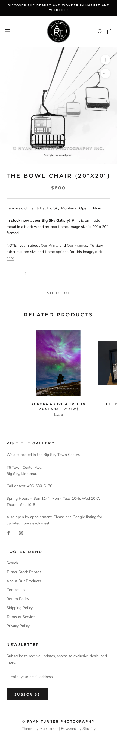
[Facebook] (8, 532)
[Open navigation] (7, 31)
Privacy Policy (18, 625)
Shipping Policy (20, 607)
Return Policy (18, 598)
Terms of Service (21, 616)
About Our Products (24, 580)
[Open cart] (109, 31)
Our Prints (50, 245)
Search (12, 563)
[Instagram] (21, 532)
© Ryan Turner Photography (58, 721)
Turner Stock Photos (24, 572)
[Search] (100, 31)
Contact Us (16, 589)
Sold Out (58, 293)
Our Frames (77, 245)
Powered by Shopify (78, 728)
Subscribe (27, 694)
